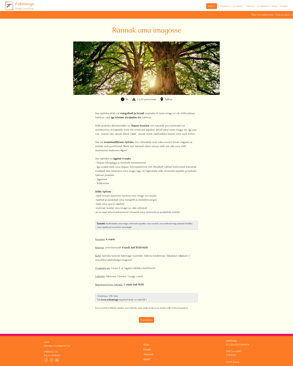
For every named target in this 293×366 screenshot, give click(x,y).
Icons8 (236, 361)
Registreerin (146, 320)
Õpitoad (250, 6)
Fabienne (225, 6)
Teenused (237, 6)
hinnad (146, 359)
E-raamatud (263, 6)
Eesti (210, 6)
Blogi (274, 6)
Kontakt (284, 6)
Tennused (148, 354)
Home (146, 344)
